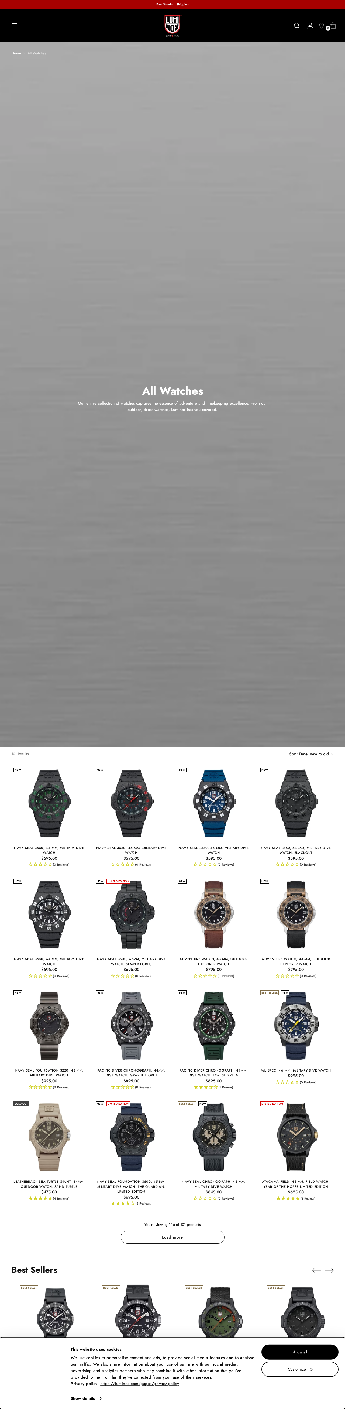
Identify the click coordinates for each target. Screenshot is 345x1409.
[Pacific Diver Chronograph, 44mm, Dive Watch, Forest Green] (213, 1026)
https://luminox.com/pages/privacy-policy (139, 1384)
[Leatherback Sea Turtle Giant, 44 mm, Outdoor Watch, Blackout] (302, 1321)
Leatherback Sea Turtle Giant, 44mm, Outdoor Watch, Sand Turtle (49, 1184)
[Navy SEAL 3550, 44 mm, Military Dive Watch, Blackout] (296, 803)
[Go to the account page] (308, 25)
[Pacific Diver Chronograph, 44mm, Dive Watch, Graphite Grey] (131, 1026)
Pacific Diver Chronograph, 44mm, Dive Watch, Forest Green (214, 1073)
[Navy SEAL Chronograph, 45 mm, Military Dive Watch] (213, 1137)
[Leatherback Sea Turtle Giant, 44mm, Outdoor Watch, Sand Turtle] (49, 1137)
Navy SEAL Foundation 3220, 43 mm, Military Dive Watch (49, 1073)
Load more (172, 1237)
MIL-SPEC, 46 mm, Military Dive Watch (296, 1070)
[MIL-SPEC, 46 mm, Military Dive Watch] (296, 1026)
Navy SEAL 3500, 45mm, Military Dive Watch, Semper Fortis (131, 961)
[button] (49, 864)
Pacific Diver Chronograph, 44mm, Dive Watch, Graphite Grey (131, 1073)
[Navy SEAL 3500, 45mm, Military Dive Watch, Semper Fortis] (131, 914)
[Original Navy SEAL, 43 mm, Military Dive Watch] (55, 1321)
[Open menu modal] (14, 25)
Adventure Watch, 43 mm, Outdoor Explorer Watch (214, 961)
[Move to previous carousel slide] (316, 1270)
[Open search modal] (296, 25)
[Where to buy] (319, 25)
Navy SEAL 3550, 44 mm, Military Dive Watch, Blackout (296, 850)
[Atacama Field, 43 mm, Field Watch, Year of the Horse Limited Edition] (296, 1137)
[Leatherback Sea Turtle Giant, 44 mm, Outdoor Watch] (220, 1321)
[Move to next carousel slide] (329, 1270)
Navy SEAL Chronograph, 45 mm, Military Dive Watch (214, 1184)
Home (16, 53)
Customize (297, 1369)
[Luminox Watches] (172, 26)
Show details (83, 1398)
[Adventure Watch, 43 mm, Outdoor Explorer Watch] (213, 914)
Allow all (300, 1352)
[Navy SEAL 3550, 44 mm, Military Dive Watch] (49, 803)
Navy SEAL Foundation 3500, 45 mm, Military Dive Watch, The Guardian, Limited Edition (131, 1186)
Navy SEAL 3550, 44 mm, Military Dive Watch (49, 850)
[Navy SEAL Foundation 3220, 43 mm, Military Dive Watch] (49, 1026)
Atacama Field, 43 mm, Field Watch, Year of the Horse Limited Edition (296, 1184)
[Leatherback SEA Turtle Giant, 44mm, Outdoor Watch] (137, 1321)
